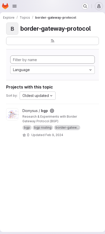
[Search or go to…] (85, 6)
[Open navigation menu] (14, 6)
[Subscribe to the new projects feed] (52, 41)
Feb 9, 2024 (54, 135)
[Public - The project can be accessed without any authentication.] (52, 111)
